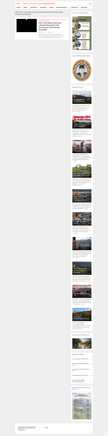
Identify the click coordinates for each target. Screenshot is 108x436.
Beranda (46, 427)
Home (19, 7)
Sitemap (52, 7)
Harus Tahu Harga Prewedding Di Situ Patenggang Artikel (80, 149)
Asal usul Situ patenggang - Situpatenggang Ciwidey (81, 317)
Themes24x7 (21, 429)
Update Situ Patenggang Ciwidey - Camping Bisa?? (81, 221)
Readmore (60, 37)
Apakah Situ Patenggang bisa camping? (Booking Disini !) (81, 246)
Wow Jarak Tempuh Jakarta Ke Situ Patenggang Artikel (80, 198)
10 (75, 312)
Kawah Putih (34, 7)
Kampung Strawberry (61, 7)
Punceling (84, 7)
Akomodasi (43, 7)
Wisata (25, 7)
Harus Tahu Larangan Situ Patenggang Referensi (80, 270)
